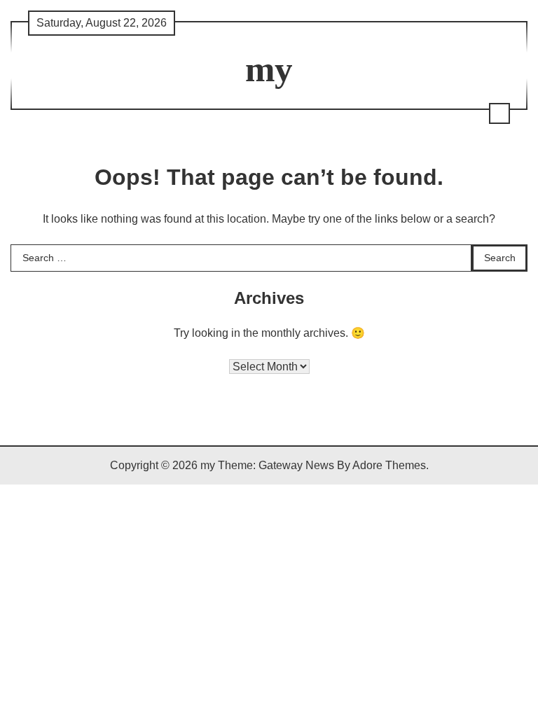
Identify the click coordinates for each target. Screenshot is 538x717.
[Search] (499, 113)
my (269, 69)
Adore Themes (389, 465)
